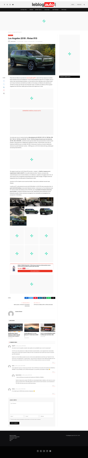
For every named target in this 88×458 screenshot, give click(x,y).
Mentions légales (13, 435)
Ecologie (47, 9)
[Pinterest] (4, 90)
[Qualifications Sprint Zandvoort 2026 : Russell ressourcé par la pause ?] (15, 328)
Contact (11, 439)
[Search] (84, 4)
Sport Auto (38, 9)
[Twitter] (4, 84)
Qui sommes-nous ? (13, 438)
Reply (53, 362)
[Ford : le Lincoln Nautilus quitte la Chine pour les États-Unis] (48, 328)
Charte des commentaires (14, 436)
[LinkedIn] (4, 87)
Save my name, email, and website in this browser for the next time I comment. (26, 419)
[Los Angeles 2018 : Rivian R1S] (31, 59)
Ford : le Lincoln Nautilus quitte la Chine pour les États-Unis (48, 334)
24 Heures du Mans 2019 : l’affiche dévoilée (43, 304)
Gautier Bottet (13, 41)
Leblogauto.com (70, 435)
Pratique (64, 9)
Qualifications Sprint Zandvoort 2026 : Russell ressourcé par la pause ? (14, 335)
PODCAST (79, 4)
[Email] (4, 93)
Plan (10, 440)
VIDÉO (72, 4)
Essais (31, 9)
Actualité (11, 35)
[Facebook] (4, 81)
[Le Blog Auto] (44, 4)
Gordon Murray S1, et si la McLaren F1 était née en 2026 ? (31, 335)
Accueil (9, 32)
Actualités (24, 9)
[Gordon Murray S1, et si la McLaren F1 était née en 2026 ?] (31, 328)
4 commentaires (39, 41)
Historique (55, 9)
